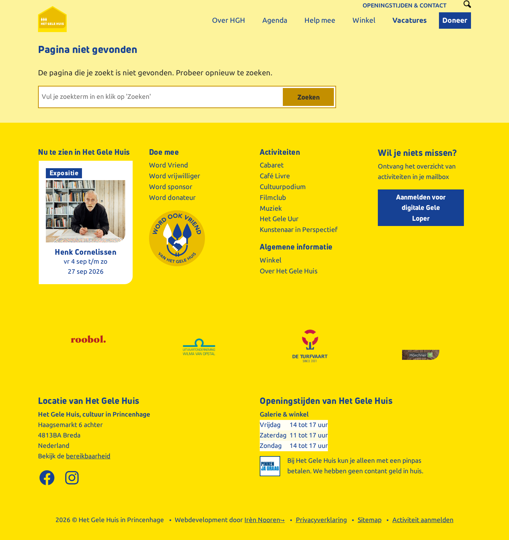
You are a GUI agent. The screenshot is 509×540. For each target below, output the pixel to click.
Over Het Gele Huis (288, 271)
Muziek (271, 208)
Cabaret (272, 165)
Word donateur (172, 198)
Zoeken (308, 96)
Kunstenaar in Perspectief (299, 230)
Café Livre (275, 176)
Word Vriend (168, 165)
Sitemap (370, 520)
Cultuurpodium (283, 187)
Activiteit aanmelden (422, 520)
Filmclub (273, 198)
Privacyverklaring (321, 520)
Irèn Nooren (262, 520)
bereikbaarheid (88, 456)
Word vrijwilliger (174, 176)
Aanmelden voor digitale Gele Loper (421, 207)
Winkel (270, 260)
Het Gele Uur (279, 219)
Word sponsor (170, 187)
